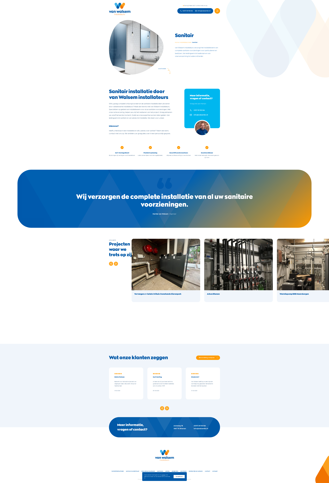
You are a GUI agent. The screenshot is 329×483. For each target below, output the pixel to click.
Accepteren (179, 476)
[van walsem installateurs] (164, 460)
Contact (207, 471)
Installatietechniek (185, 42)
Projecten (175, 471)
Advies (167, 471)
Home (177, 42)
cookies (163, 474)
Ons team (183, 471)
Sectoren (160, 471)
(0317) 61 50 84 (200, 426)
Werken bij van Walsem (196, 471)
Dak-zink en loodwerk (148, 471)
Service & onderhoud (132, 471)
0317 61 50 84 (199, 110)
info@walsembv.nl (204, 11)
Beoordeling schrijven (207, 357)
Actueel (214, 471)
